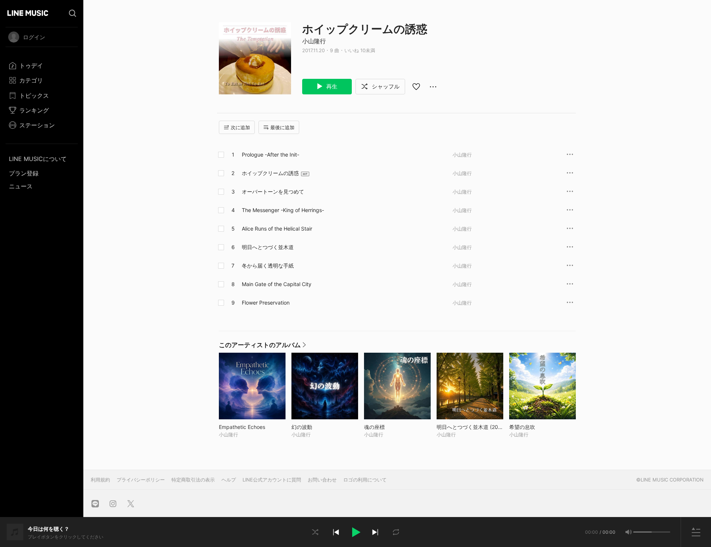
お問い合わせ (322, 480)
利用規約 (100, 480)
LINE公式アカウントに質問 (272, 480)
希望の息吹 (537, 427)
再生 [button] (331, 86)
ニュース (21, 186)
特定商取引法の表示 (193, 480)
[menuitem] (42, 65)
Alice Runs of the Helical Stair (277, 228)
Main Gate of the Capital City (276, 284)
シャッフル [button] (385, 86)
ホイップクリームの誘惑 (270, 173)
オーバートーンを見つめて (273, 191)
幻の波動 (317, 427)
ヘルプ (228, 480)
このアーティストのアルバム (262, 347)
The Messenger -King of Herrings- (283, 210)
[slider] (642, 532)
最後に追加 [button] (282, 127)
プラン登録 (24, 173)
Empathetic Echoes (252, 427)
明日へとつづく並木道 (268, 247)
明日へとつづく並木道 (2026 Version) (470, 427)
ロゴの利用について (365, 480)
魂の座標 (389, 427)
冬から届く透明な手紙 (268, 265)
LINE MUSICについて (38, 158)
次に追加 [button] (240, 127)
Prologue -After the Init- (270, 154)
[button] (355, 532)
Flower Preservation (266, 302)
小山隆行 (314, 41)
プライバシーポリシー (141, 480)
